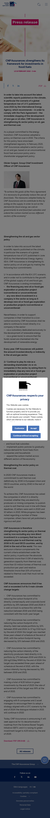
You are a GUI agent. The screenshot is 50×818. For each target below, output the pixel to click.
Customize (19, 428)
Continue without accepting (25, 435)
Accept (34, 428)
